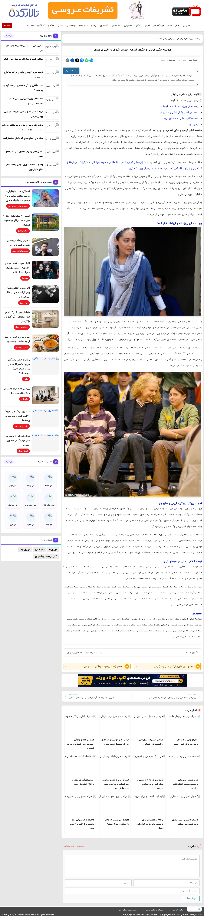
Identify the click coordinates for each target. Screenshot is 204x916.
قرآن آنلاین (39, 549)
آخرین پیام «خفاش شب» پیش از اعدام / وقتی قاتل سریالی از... (18, 292)
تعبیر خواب (29, 25)
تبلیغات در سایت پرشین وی (152, 910)
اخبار (177, 25)
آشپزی (147, 25)
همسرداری (128, 25)
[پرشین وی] (186, 10)
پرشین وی (187, 25)
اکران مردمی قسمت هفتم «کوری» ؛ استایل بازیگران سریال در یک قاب (17, 268)
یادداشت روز (195, 39)
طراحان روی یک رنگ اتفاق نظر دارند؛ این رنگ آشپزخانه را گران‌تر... (17, 317)
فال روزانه (53, 549)
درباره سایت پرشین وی (127, 910)
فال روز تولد (25, 549)
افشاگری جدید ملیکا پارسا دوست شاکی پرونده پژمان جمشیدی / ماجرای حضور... (17, 196)
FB (82, 60)
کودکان (138, 25)
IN (72, 60)
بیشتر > (9, 35)
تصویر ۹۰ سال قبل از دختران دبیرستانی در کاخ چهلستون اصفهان (16, 220)
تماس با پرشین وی (176, 910)
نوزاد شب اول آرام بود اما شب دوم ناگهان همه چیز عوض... (18, 440)
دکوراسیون (104, 25)
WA (86, 60)
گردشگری (41, 25)
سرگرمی (51, 25)
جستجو (7, 25)
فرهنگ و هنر (159, 25)
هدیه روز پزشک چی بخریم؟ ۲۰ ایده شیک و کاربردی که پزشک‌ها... (17, 416)
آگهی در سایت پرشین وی (45, 556)
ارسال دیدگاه (190, 898)
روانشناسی (71, 25)
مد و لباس (83, 25)
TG (91, 60)
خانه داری (116, 25)
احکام (169, 25)
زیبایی (93, 25)
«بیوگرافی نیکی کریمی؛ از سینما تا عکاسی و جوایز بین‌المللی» (119, 162)
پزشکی (60, 25)
